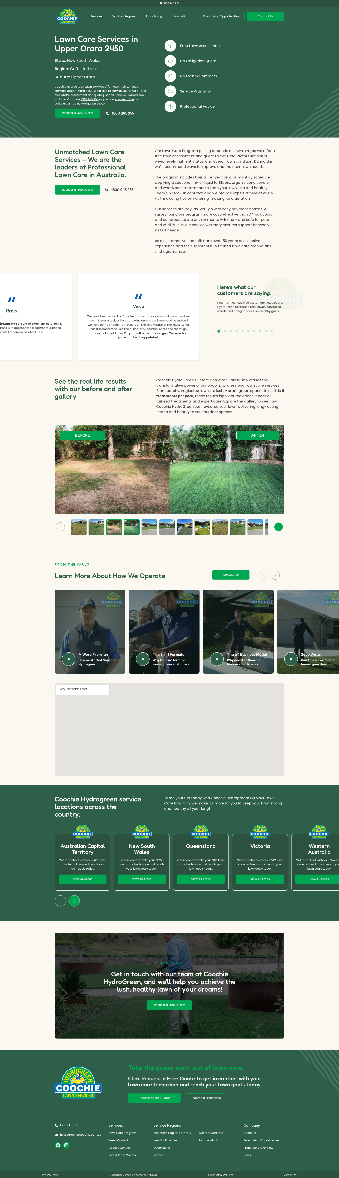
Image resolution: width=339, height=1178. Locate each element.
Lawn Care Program (122, 1133)
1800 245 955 (90, 99)
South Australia (208, 1140)
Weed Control (118, 1140)
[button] (219, 331)
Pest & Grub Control (122, 1155)
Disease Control (119, 1148)
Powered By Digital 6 (220, 1174)
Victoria (158, 1155)
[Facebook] (58, 1145)
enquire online (124, 99)
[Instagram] (66, 1145)
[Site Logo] (67, 16)
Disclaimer (290, 1174)
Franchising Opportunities (261, 1140)
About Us (249, 1133)
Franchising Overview (258, 1148)
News (247, 1155)
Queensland (161, 1148)
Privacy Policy (50, 1174)
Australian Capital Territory (172, 1133)
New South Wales (165, 1140)
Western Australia (210, 1133)
